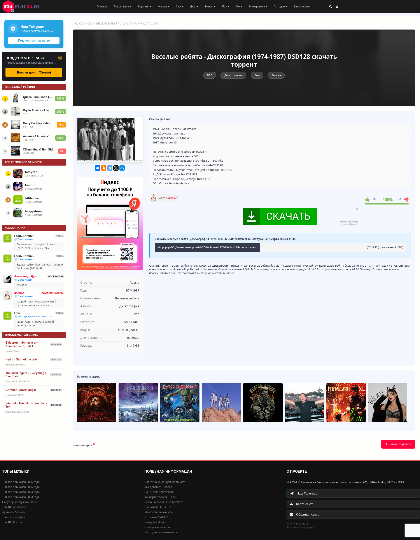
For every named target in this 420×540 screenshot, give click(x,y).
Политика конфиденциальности (165, 482)
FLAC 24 (24, 6)
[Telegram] (109, 168)
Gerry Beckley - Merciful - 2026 (38, 123)
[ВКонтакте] (97, 168)
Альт (179, 6)
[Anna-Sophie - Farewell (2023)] (387, 402)
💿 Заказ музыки (23, 239)
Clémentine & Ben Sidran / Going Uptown (39, 149)
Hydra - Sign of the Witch (22, 359)
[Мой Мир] (122, 168)
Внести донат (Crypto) (34, 72)
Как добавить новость (158, 487)
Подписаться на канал (34, 40)
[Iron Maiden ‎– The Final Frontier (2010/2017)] (180, 402)
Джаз (193, 6)
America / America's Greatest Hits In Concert (38, 136)
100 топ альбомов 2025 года (21, 487)
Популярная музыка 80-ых (19, 502)
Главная (102, 6)
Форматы (144, 6)
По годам (280, 6)
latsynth (31, 172)
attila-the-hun (35, 198)
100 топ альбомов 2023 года (21, 497)
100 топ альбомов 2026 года (21, 482)
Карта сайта (304, 504)
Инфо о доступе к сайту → (37, 31)
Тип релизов (122, 6)
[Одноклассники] (103, 168)
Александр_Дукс (25, 276)
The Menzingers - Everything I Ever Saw (25, 374)
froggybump (34, 211)
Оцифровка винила (157, 527)
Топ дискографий (13, 517)
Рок (238, 6)
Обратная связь (307, 514)
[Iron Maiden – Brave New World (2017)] (138, 402)
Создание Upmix (155, 522)
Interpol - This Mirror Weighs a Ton (26, 405)
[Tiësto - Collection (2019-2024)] (304, 402)
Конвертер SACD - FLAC (160, 497)
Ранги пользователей (158, 492)
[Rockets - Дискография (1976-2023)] (221, 402)
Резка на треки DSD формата (163, 502)
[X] (116, 168)
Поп (225, 6)
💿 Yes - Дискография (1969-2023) (33, 316)
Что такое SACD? (156, 517)
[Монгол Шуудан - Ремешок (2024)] (263, 402)
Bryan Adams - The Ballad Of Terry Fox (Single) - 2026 (38, 110)
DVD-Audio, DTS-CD (157, 507)
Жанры (163, 6)
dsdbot (172, 198)
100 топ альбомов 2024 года (21, 492)
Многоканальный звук (158, 512)
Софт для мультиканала (160, 532)
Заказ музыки (302, 6)
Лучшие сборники (13, 512)
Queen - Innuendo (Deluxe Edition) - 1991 (38, 97)
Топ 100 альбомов (14, 507)
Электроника (257, 6)
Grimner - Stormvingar (20, 389)
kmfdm (30, 185)
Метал (209, 6)
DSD (90, 23)
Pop (257, 75)
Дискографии (233, 75)
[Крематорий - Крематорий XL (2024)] (346, 402)
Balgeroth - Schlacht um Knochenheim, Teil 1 (21, 344)
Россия (276, 75)
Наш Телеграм (307, 493)
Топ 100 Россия (12, 522)
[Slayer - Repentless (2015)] (96, 402)
